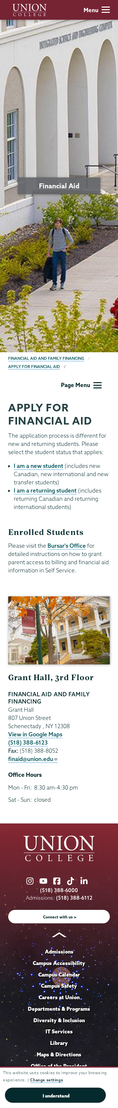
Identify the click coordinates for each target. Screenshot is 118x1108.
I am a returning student (45, 490)
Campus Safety (59, 985)
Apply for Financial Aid (34, 366)
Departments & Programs (59, 1008)
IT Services (59, 1031)
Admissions (59, 951)
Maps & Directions (59, 1054)
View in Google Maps (35, 734)
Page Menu (75, 384)
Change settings (46, 1079)
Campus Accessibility (59, 963)
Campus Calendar (59, 974)
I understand (56, 1096)
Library (59, 1043)
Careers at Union (59, 997)
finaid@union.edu (30, 758)
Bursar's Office (67, 545)
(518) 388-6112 (74, 898)
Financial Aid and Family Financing (46, 358)
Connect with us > (60, 916)
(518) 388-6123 (28, 742)
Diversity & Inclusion (59, 1020)
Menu (91, 10)
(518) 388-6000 (59, 890)
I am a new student (38, 465)
